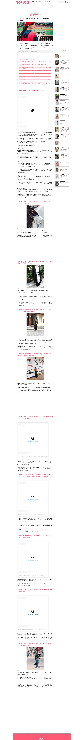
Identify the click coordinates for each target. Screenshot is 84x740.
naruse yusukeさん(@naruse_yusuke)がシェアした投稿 (29, 629)
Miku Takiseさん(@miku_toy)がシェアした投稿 (27, 128)
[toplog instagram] (66, 2)
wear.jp (18, 228)
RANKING (48, 1)
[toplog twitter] (68, 2)
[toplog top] (22, 2)
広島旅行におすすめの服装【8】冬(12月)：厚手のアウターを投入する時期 (34, 82)
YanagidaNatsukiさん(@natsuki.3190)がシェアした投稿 (29, 575)
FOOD (42, 1)
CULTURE (45, 1)
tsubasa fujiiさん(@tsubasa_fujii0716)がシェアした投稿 (29, 514)
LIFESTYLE (39, 1)
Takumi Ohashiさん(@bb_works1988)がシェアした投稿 (29, 456)
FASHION (33, 1)
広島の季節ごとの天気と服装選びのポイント (28, 59)
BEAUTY (36, 1)
